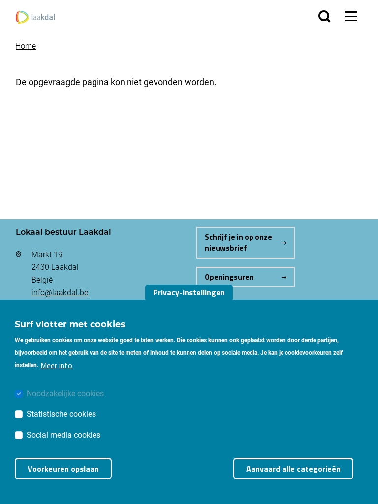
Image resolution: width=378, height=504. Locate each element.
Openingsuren (229, 277)
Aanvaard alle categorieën (293, 468)
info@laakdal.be (60, 292)
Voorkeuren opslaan (63, 468)
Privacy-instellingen (189, 292)
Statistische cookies (61, 414)
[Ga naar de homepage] (35, 16)
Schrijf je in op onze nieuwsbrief (238, 242)
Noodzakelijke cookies (65, 393)
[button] (324, 16)
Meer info (56, 365)
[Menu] (351, 16)
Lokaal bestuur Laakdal (63, 231)
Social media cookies (63, 434)
